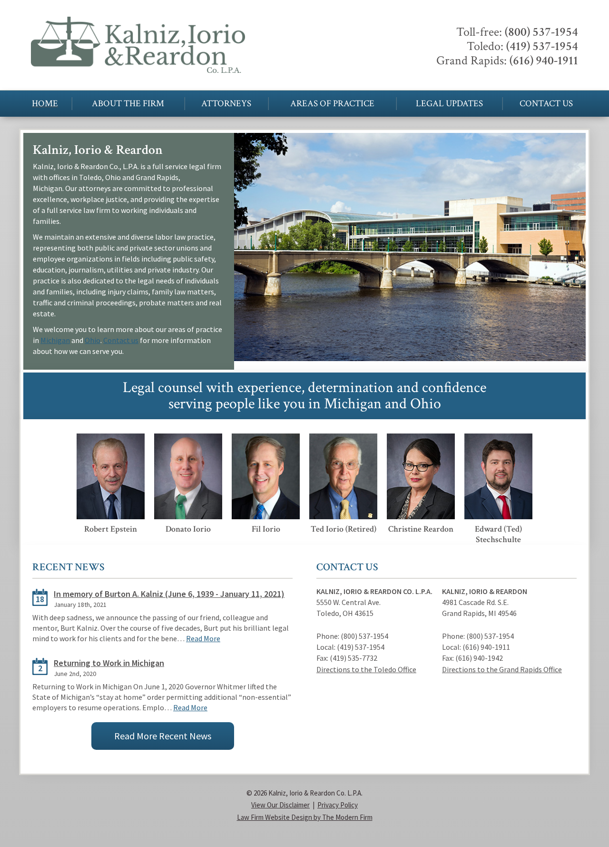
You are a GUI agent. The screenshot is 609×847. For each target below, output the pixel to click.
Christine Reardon (420, 529)
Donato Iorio (188, 529)
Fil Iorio (266, 529)
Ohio (92, 340)
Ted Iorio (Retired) (343, 529)
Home (45, 104)
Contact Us (546, 104)
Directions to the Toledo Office (366, 669)
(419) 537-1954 (542, 46)
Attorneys (226, 104)
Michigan (55, 340)
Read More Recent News (162, 736)
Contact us (120, 340)
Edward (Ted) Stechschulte (498, 534)
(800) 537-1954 (541, 32)
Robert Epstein (110, 529)
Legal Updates (449, 104)
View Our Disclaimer (280, 804)
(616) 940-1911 (544, 60)
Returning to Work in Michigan (109, 662)
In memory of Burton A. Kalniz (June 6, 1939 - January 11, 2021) (169, 593)
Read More (203, 638)
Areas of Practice (332, 104)
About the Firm (128, 104)
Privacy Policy (337, 804)
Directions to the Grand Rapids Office (502, 669)
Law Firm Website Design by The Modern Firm (305, 817)
